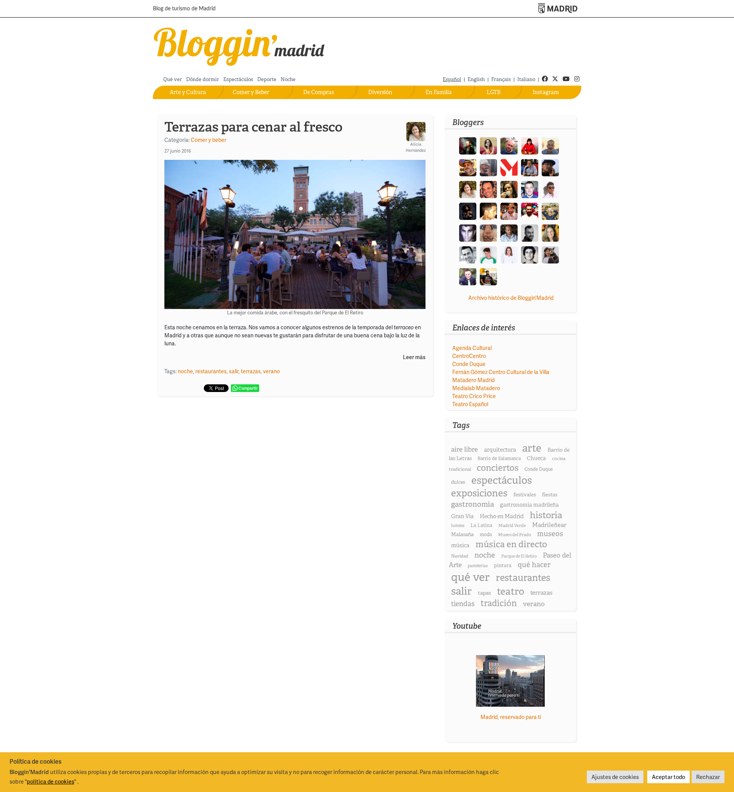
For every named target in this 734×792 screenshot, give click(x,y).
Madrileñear (549, 525)
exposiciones (479, 493)
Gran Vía (462, 516)
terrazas (251, 371)
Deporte (266, 79)
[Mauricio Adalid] (509, 232)
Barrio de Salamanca (499, 458)
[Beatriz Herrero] (509, 254)
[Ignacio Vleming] (467, 145)
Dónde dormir (202, 79)
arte (531, 448)
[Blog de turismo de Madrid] (239, 45)
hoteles (457, 525)
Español (452, 79)
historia (546, 515)
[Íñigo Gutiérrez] (529, 254)
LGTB (493, 92)
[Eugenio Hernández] (467, 167)
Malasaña (462, 534)
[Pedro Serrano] (467, 254)
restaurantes (211, 371)
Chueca (536, 458)
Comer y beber (208, 139)
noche (185, 371)
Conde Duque (469, 364)
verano (271, 371)
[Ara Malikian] (467, 210)
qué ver (470, 576)
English (476, 79)
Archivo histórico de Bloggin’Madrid (511, 297)
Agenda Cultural (472, 347)
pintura (503, 565)
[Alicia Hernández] (467, 188)
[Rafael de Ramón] (550, 210)
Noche (288, 79)
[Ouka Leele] (550, 232)
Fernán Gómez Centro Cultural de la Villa (500, 372)
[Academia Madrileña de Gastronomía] (509, 167)
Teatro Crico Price (474, 396)
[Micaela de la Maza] (550, 254)
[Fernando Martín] (488, 188)
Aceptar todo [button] (668, 777)
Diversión (380, 92)
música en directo (511, 544)
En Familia (438, 92)
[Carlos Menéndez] (509, 145)
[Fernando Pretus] (550, 167)
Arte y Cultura (188, 92)
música (460, 545)
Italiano (526, 79)
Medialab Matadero (476, 388)
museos (550, 533)
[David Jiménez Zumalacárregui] (488, 276)
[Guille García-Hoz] (529, 232)
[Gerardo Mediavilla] (529, 167)
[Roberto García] (467, 276)
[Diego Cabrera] (509, 210)
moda (486, 534)
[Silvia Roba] (488, 145)
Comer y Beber (251, 92)
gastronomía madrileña (529, 504)
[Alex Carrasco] (488, 210)
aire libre (464, 449)
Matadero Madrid (473, 380)
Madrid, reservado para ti (511, 716)
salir (234, 371)
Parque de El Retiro (519, 556)
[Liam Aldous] (529, 188)
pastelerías (478, 565)
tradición (499, 603)
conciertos (497, 467)
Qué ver (172, 79)
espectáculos (501, 480)
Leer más (414, 357)
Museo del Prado (514, 534)
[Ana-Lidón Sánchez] (529, 145)
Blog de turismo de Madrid (184, 8)
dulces (458, 482)
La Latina (481, 525)
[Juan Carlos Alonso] (467, 232)
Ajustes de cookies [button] (615, 777)
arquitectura (500, 450)
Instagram (546, 92)
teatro (510, 591)
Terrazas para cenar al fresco (253, 127)
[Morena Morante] (509, 188)
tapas (484, 592)
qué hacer (534, 564)
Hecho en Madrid (502, 516)
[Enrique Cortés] (550, 188)
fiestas (549, 494)
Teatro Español (470, 404)
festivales (524, 494)
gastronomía (472, 504)
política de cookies (50, 781)
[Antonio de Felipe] (529, 210)
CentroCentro (469, 355)
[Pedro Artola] (488, 254)
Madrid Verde (512, 525)
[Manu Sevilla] (550, 145)
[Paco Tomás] (488, 232)
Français (501, 79)
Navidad (459, 556)
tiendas (462, 603)
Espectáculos (238, 79)
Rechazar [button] (708, 777)
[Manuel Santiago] (488, 167)
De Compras (318, 92)
